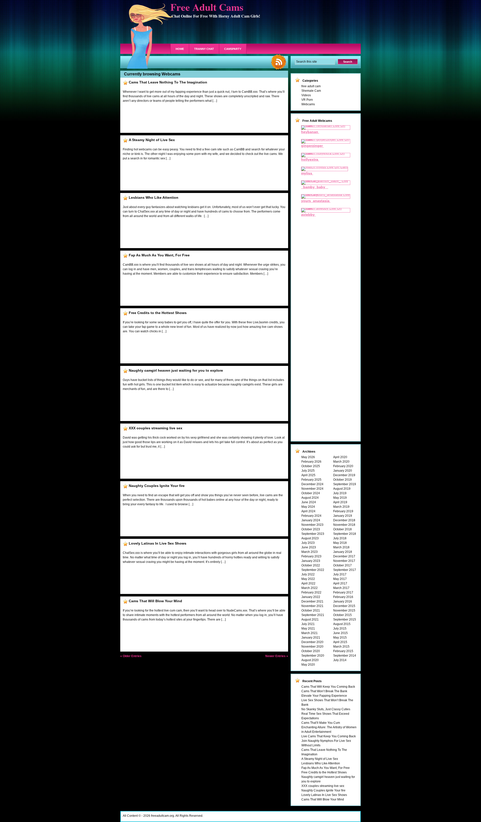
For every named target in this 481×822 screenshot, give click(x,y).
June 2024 (308, 502)
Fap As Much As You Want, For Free (159, 255)
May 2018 (340, 543)
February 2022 (311, 592)
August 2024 (310, 497)
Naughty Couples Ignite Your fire (157, 486)
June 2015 (340, 633)
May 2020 (308, 664)
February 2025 (311, 479)
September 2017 (344, 570)
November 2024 (312, 488)
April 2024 (308, 511)
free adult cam (311, 86)
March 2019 (341, 506)
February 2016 (343, 597)
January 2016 (342, 601)
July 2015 (339, 628)
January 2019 (342, 516)
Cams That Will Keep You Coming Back (328, 686)
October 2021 (310, 610)
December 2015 (344, 606)
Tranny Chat (204, 48)
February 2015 (343, 651)
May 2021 (308, 628)
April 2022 (308, 583)
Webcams (308, 104)
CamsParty (232, 48)
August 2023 (310, 538)
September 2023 (312, 534)
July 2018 (339, 538)
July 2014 (339, 660)
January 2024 (310, 520)
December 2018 (344, 520)
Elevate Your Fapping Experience (324, 695)
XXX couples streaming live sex (155, 428)
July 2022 (308, 574)
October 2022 (310, 565)
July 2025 (308, 470)
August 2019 (341, 488)
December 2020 (312, 642)
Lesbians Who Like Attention (153, 197)
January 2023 (310, 561)
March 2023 (309, 552)
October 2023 (310, 529)
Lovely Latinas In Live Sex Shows (157, 543)
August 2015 (341, 624)
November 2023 (312, 525)
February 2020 (343, 466)
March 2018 (341, 547)
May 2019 (340, 497)
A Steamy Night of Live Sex (152, 140)
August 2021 (310, 619)
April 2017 (340, 583)
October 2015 (342, 615)
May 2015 (340, 637)
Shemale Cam (311, 90)
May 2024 (308, 506)
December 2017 (344, 556)
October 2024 (310, 493)
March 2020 (341, 461)
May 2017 (340, 579)
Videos (306, 95)
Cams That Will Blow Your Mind (155, 601)
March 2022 (309, 588)
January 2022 (310, 597)
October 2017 (342, 565)
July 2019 (339, 493)
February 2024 (311, 516)
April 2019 (340, 502)
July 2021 (308, 624)
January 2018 (342, 552)
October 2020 (310, 651)
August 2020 (310, 660)
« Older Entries (131, 656)
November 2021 (312, 606)
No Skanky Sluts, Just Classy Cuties (325, 709)
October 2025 (310, 466)
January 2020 (342, 470)
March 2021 (309, 633)
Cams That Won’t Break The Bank (324, 691)
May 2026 (308, 457)
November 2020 (312, 646)
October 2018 (342, 529)
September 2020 (312, 655)
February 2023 (311, 556)
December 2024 (312, 484)
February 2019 (343, 511)
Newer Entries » (276, 656)
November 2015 (344, 610)
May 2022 (308, 579)
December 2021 (312, 601)
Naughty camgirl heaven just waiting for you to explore (176, 370)
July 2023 (308, 543)
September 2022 (312, 570)
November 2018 (344, 525)
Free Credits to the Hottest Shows (158, 313)
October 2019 (342, 479)
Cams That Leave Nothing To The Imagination (168, 82)
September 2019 (344, 484)
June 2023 (308, 547)
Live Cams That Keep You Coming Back (328, 736)
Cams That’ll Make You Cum (320, 723)
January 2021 (310, 637)
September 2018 (344, 534)
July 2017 (339, 574)
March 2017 (341, 588)
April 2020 (340, 457)
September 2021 (312, 615)
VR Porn (307, 99)
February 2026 (311, 461)
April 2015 (340, 642)
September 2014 (344, 655)
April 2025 (308, 475)
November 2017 (344, 561)
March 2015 (341, 646)
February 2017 (343, 592)
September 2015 (344, 619)
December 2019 (344, 475)
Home (180, 48)
